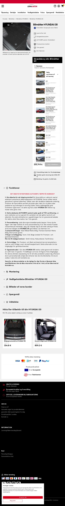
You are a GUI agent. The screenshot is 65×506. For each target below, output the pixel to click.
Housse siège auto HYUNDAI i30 (45, 341)
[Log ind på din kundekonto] (59, 6)
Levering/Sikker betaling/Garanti (11, 430)
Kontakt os (4, 417)
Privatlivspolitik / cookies (9, 414)
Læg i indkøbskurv (53, 164)
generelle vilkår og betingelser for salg (13, 412)
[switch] (4, 12)
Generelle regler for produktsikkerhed (12, 409)
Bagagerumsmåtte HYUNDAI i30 (15, 341)
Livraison (55, 500)
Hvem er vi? (4, 407)
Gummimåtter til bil (7, 456)
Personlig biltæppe (7, 454)
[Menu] (13, 6)
